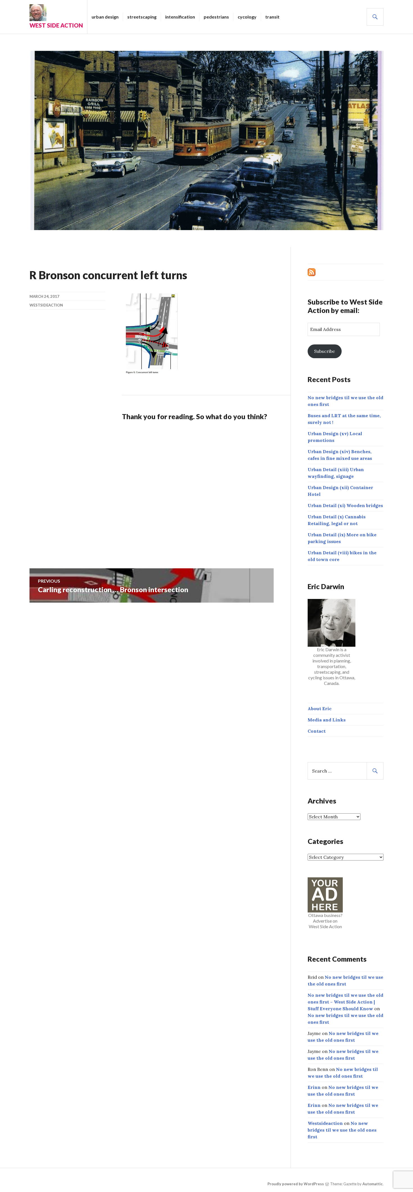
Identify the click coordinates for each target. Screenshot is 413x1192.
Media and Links (327, 720)
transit (272, 16)
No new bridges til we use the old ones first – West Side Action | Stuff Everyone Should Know (345, 1001)
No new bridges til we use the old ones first (342, 1129)
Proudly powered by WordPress (295, 1184)
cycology (247, 16)
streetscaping (141, 16)
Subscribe (324, 351)
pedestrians (216, 16)
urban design (105, 16)
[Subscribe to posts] (312, 271)
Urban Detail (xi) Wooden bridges (345, 505)
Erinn (314, 1087)
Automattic (372, 1184)
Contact (317, 731)
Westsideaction (46, 305)
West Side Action (56, 25)
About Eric (320, 708)
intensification (180, 16)
